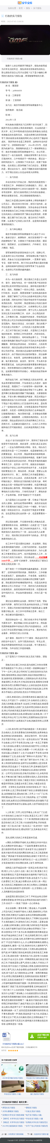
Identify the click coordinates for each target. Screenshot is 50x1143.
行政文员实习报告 (33, 1111)
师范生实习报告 (8, 1108)
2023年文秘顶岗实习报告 (12, 1126)
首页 (21, 8)
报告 (28, 8)
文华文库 (22, 1140)
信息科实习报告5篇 (41, 1134)
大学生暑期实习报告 (10, 1111)
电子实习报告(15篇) (34, 1115)
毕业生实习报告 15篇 (34, 1119)
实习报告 (37, 8)
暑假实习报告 (31, 1108)
